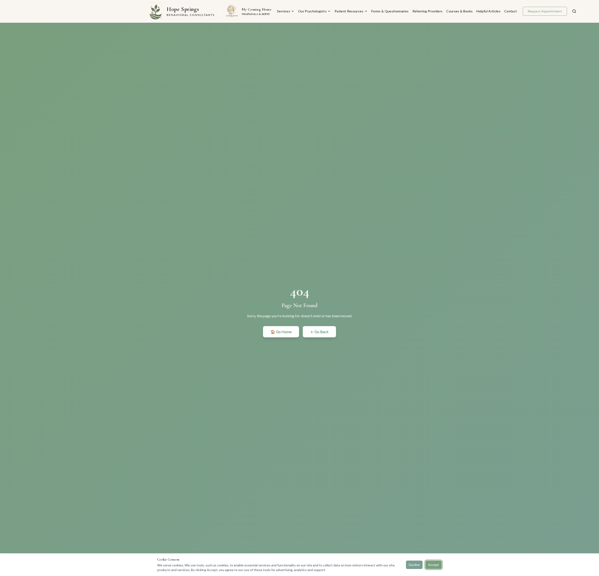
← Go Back (319, 331)
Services (283, 11)
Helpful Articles (488, 11)
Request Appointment (545, 11)
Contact (510, 11)
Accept (433, 565)
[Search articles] (574, 11)
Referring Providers (428, 11)
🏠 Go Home (281, 331)
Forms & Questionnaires (390, 11)
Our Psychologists (312, 11)
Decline (414, 565)
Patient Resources (349, 11)
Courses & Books (459, 11)
